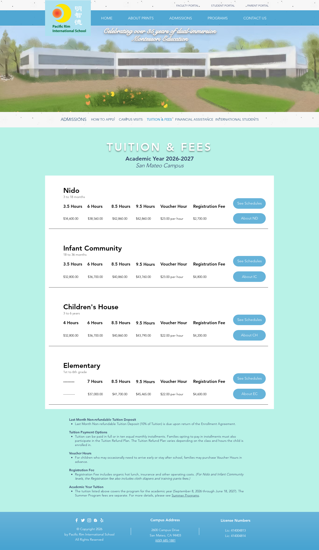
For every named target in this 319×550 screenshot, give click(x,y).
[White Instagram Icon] (89, 520)
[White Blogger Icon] (95, 520)
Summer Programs (185, 495)
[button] (249, 203)
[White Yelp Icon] (101, 520)
